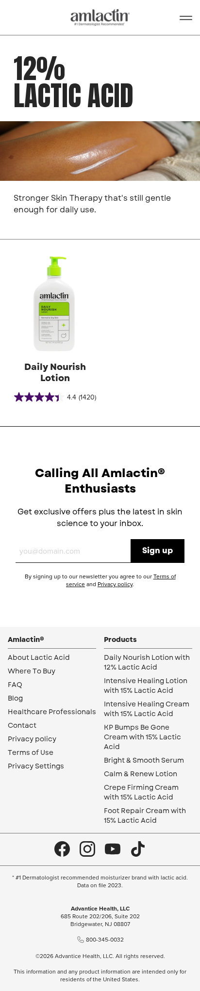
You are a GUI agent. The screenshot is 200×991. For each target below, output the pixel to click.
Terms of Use (30, 752)
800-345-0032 (105, 939)
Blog (15, 698)
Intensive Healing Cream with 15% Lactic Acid (146, 709)
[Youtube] (112, 849)
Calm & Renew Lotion (140, 774)
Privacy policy (115, 584)
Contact (22, 725)
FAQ (15, 684)
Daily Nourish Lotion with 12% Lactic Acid (147, 662)
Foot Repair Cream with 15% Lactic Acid (145, 815)
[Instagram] (87, 849)
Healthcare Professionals (52, 712)
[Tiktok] (138, 849)
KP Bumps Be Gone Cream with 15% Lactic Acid (142, 736)
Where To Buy (31, 671)
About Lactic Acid (39, 657)
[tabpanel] (55, 327)
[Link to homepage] (100, 17)
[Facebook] (62, 849)
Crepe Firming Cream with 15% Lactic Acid (141, 792)
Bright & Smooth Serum (144, 760)
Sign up (157, 550)
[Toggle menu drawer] (186, 18)
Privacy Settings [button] (36, 766)
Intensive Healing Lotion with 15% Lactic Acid (145, 685)
